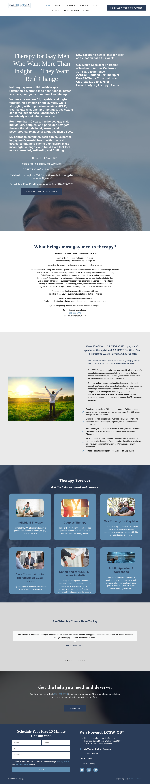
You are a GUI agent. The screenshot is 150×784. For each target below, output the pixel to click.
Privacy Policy (63, 762)
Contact (87, 10)
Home (47, 5)
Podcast (56, 10)
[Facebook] (82, 770)
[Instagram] (88, 770)
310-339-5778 (75, 313)
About (58, 5)
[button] (10, 643)
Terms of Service (23, 764)
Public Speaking (71, 10)
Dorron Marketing (135, 779)
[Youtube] (95, 770)
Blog (95, 5)
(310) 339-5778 (60, 694)
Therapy (69, 5)
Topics (83, 5)
